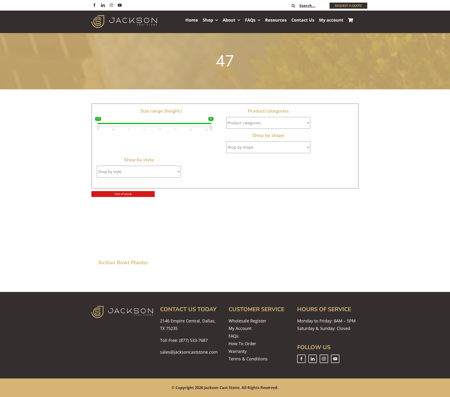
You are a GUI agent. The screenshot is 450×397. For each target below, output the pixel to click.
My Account (240, 328)
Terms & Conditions (248, 359)
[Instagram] (324, 359)
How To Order (242, 343)
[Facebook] (301, 359)
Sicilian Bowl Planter (123, 262)
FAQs (234, 336)
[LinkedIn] (312, 359)
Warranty (238, 351)
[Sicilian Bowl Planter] (123, 195)
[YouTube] (335, 359)
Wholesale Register (247, 321)
